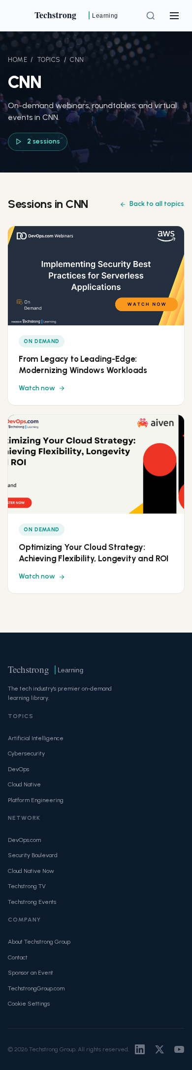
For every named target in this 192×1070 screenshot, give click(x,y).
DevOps (18, 769)
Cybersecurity (26, 753)
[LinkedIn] (140, 1049)
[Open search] (151, 16)
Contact (18, 957)
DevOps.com (24, 839)
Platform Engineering (36, 800)
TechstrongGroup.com (36, 988)
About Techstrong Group (39, 941)
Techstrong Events (32, 901)
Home (17, 59)
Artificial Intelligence (36, 738)
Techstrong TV (27, 886)
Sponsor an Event (30, 972)
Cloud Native (24, 784)
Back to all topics (156, 204)
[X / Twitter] (159, 1049)
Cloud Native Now (31, 870)
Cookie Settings (29, 1003)
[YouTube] (179, 1049)
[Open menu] (174, 16)
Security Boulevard (33, 855)
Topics (49, 59)
